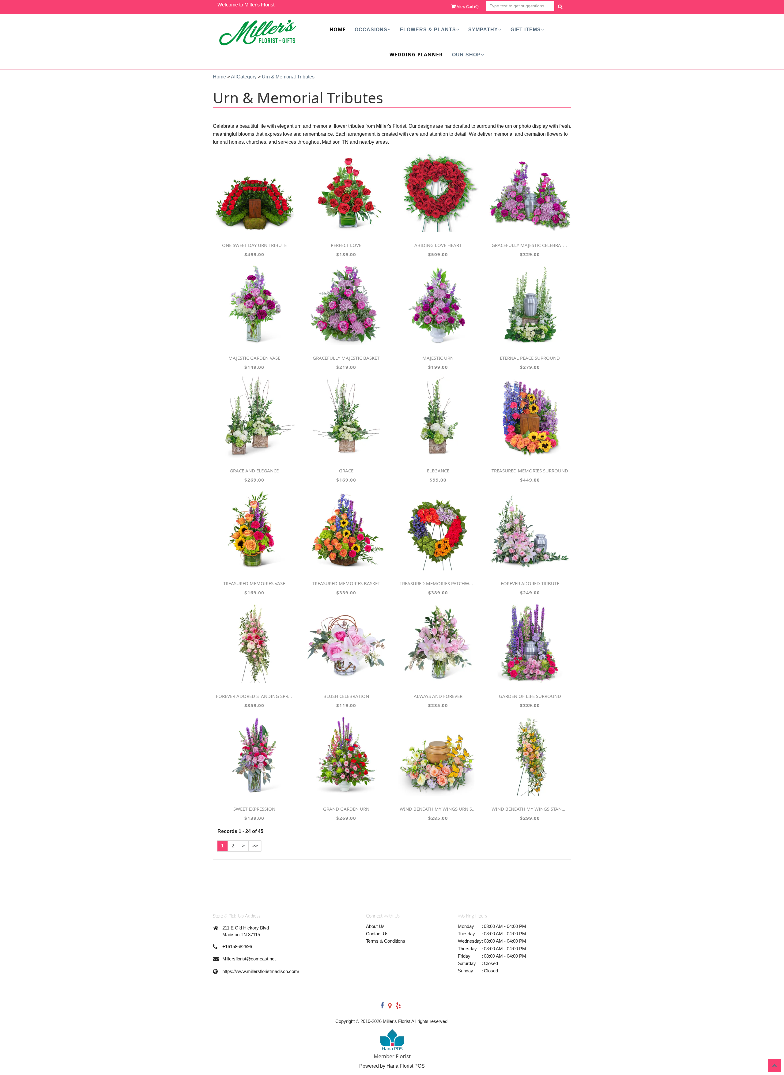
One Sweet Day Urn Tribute (254, 245)
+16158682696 (237, 946)
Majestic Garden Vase (254, 358)
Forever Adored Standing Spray (254, 696)
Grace (346, 470)
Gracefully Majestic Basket (346, 358)
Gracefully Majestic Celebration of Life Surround (530, 245)
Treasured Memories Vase (254, 583)
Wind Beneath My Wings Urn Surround (438, 809)
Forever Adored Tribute (530, 583)
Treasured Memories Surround (530, 470)
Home (338, 29)
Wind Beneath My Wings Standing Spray (530, 809)
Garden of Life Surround (530, 696)
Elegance (438, 470)
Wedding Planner (416, 54)
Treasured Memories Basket (346, 583)
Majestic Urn (438, 358)
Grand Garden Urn (346, 809)
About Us (375, 926)
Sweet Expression (254, 809)
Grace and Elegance (254, 470)
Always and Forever (438, 696)
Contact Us (377, 933)
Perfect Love (346, 245)
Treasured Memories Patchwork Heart (438, 583)
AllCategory (244, 76)
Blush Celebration (346, 696)
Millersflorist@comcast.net (249, 958)
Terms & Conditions (385, 941)
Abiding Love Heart (438, 245)
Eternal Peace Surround (530, 358)
